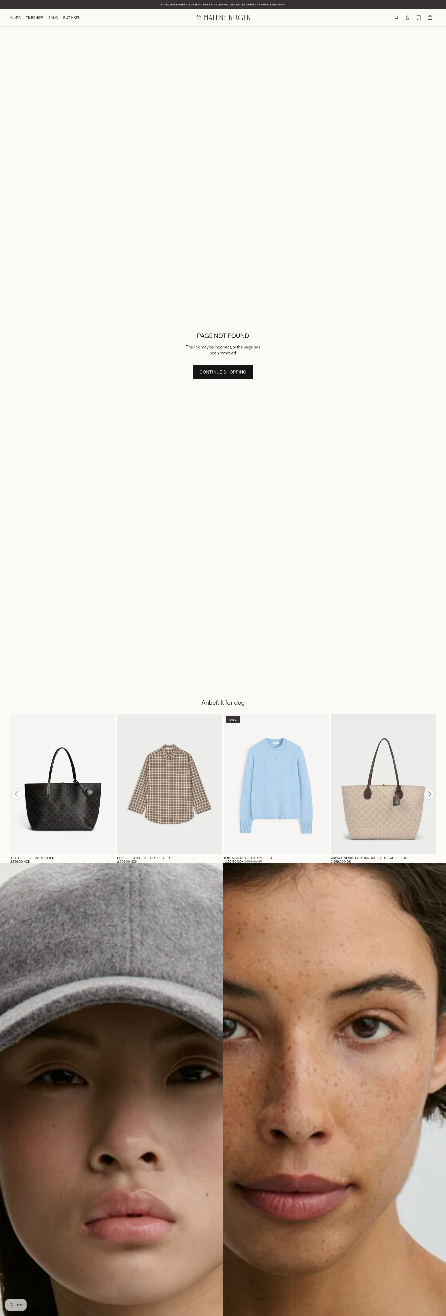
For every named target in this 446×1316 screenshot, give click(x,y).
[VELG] (214, 846)
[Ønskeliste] (418, 17)
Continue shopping (223, 371)
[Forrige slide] (125, 784)
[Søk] (396, 17)
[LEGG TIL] (107, 846)
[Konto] (407, 17)
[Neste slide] (214, 784)
